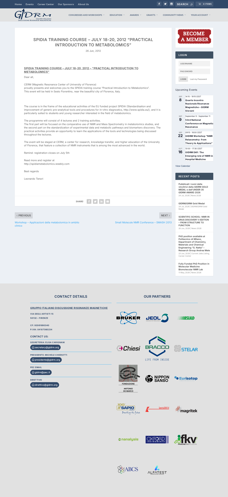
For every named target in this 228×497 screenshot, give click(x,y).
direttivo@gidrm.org (46, 384)
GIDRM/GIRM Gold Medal (192, 203)
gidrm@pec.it (42, 372)
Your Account (199, 15)
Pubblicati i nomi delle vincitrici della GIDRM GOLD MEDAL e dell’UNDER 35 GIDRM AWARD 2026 (193, 188)
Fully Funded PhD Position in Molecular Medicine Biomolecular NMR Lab (194, 266)
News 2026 (196, 195)
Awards (134, 15)
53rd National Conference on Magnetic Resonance (199, 123)
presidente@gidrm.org (47, 359)
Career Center (46, 4)
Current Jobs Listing (200, 253)
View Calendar (182, 166)
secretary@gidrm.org (47, 347)
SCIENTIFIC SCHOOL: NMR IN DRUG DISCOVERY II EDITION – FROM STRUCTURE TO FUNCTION (194, 221)
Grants (150, 15)
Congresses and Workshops (85, 15)
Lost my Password (198, 79)
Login (183, 79)
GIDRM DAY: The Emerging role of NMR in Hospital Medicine (199, 156)
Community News (173, 15)
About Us (83, 4)
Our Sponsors (66, 4)
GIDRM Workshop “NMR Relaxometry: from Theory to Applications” (199, 139)
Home (18, 4)
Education (116, 15)
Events (30, 4)
